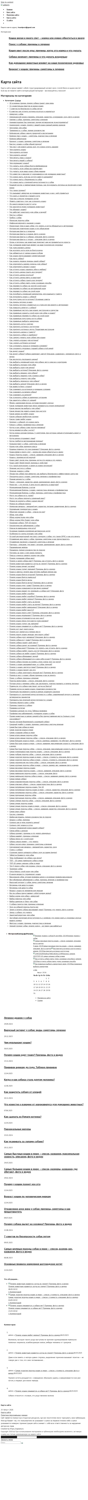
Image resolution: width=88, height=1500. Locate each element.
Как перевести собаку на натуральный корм (27, 288)
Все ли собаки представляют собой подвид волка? (30, 893)
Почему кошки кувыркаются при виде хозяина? (29, 588)
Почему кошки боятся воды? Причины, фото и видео (31, 583)
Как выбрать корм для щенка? (22, 367)
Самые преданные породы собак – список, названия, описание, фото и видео (40, 798)
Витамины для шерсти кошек (21, 885)
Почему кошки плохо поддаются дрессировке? (29, 621)
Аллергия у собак (16, 114)
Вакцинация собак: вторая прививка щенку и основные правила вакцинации (40, 877)
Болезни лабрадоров (17, 139)
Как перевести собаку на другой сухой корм (27, 286)
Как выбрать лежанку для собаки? (23, 373)
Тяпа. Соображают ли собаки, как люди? (25, 858)
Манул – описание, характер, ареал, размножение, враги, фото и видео (38, 482)
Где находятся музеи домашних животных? (27, 207)
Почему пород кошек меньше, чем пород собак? (29, 634)
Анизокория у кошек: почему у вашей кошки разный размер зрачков (37, 125)
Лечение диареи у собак (19, 471)
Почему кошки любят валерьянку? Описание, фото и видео (33, 607)
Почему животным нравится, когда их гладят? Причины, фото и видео (38, 563)
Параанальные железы (18, 547)
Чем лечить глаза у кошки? (20, 158)
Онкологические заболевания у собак (24, 525)
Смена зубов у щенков (18, 830)
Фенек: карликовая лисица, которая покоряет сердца (31, 403)
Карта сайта (6, 1412)
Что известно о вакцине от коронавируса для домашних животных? (37, 174)
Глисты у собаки (15, 215)
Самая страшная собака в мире (22, 732)
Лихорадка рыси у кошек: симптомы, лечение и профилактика (34, 476)
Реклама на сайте (44, 998)
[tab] (12, 934)
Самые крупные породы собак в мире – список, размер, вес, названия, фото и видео (43, 765)
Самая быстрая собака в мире (21, 727)
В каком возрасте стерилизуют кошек (25, 874)
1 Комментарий (14, 1292)
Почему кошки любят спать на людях (24, 602)
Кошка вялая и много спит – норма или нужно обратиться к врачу (42, 38)
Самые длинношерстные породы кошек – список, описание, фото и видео (39, 751)
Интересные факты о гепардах (22, 231)
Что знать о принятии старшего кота (24, 196)
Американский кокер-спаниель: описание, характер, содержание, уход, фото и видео (44, 117)
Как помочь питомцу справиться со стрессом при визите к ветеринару (38, 305)
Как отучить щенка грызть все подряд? (25, 272)
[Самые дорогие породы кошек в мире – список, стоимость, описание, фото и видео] (44, 1294)
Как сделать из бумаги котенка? (22, 343)
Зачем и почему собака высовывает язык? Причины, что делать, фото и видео (41, 909)
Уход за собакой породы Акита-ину (23, 907)
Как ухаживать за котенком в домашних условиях (29, 389)
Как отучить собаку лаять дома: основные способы (30, 283)
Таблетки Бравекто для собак (21, 855)
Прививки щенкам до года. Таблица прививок (28, 711)
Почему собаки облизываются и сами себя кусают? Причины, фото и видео (40, 659)
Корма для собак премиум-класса (23, 446)
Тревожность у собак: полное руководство (27, 130)
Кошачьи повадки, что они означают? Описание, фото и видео (34, 449)
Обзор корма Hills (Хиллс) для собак (24, 520)
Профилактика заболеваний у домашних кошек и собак (32, 713)
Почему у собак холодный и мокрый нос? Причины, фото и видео (36, 672)
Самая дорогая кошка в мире (21, 730)
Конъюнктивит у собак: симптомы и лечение (27, 444)
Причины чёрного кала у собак (21, 702)
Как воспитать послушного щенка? (23, 359)
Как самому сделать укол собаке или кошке (27, 337)
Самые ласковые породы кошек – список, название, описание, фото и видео (40, 771)
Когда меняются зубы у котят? (22, 430)
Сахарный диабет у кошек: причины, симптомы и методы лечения (36, 724)
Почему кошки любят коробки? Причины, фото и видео (32, 596)
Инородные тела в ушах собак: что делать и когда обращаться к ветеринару (41, 226)
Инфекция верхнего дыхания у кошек (24, 223)
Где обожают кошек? (18, 209)
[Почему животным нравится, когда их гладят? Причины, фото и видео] (38, 1284)
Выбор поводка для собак (20, 899)
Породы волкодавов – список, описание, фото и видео (31, 681)
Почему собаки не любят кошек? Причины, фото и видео (32, 653)
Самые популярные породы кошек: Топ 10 (26, 787)
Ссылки (40, 1000)
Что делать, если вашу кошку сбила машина (27, 171)
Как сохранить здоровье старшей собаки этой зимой (31, 348)
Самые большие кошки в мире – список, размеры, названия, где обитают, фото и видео (45, 741)
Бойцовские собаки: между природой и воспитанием (31, 133)
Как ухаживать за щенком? (20, 395)
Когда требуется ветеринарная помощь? (26, 441)
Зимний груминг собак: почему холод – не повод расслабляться (35, 926)
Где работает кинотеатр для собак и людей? (27, 212)
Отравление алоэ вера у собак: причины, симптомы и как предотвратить (39, 539)
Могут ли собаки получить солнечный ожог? (27, 498)
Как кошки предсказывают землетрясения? (27, 256)
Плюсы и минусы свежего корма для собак (27, 555)
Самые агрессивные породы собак (23, 735)
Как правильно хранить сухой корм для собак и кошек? (32, 313)
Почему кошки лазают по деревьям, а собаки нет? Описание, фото (36, 591)
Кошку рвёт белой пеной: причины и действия (28, 463)
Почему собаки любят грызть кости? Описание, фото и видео (34, 651)
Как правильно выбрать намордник (24, 321)
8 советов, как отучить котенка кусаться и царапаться (32, 111)
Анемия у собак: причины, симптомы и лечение (28, 119)
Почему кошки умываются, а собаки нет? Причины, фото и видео (36, 626)
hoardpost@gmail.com (26, 27)
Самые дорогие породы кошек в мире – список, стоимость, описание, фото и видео (43, 757)
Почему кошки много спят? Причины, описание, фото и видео (34, 613)
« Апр (35, 970)
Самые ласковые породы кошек (22, 768)
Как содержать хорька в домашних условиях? (28, 346)
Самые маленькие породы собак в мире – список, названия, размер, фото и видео (43, 776)
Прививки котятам (17, 708)
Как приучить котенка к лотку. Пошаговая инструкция (31, 329)
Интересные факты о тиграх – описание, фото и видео (32, 239)
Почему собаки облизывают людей (23, 656)
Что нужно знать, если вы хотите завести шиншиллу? (31, 177)
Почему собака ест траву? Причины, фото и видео (30, 640)
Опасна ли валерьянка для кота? (22, 528)
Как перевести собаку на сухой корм (24, 291)
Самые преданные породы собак (22, 795)
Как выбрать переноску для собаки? (24, 381)
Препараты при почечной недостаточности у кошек (30, 700)
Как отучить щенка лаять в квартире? (25, 277)
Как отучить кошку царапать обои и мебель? (27, 269)
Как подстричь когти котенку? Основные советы (29, 299)
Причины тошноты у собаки (20, 705)
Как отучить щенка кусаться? (21, 275)
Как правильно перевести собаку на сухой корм (29, 316)
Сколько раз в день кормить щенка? (24, 822)
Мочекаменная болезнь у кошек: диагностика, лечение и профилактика (38, 490)
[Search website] (6, 23)
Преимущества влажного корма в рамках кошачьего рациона (34, 691)
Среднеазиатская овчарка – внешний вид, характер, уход (33, 847)
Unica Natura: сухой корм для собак (24, 871)
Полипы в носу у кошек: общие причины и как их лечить (32, 675)
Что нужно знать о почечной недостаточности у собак (31, 182)
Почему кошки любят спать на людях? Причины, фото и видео (35, 604)
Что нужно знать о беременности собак (25, 179)
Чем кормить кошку (17, 149)
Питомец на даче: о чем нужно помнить (25, 553)
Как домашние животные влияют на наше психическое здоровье (42, 63)
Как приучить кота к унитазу (21, 324)
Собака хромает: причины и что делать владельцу (34, 56)
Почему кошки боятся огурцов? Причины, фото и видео (32, 574)
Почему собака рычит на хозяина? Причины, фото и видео (33, 645)
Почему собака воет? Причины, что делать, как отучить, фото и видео (38, 648)
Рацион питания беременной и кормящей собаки (29, 722)
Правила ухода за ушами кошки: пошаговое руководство (32, 689)
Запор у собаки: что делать (20, 912)
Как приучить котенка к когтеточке (24, 326)
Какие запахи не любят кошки (21, 414)
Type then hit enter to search (49, 1437)
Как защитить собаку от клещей (22, 400)
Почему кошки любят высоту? (21, 610)
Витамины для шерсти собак (21, 888)
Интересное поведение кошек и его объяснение (29, 228)
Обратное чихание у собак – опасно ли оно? (27, 512)
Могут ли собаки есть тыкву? (21, 495)
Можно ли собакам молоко (20, 504)
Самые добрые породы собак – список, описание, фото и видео (35, 754)
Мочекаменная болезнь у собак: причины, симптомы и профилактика (37, 493)
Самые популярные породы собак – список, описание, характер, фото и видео (41, 792)
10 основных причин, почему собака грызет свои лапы (31, 103)
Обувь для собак (16, 514)
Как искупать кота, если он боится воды (26, 250)
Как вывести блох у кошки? (20, 386)
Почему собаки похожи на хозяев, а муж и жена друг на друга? (35, 662)
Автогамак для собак (18, 128)
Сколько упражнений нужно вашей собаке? (26, 828)
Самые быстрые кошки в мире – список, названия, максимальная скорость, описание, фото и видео (41, 1155)
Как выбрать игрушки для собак (22, 365)
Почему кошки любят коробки (21, 593)
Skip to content (7, 2)
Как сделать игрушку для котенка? (23, 340)
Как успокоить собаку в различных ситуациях (28, 397)
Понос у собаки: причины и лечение (25, 44)
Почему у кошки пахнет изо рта (22, 670)
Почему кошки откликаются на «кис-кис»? (26, 618)
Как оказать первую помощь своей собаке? (27, 261)
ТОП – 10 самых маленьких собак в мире (26, 860)
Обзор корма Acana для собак (21, 517)
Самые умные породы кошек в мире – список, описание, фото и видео (38, 806)
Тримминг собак (16, 869)
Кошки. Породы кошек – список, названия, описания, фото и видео (36, 455)
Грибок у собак (15, 217)
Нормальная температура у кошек (23, 509)
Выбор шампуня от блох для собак (23, 901)
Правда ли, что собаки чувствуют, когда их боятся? (30, 686)
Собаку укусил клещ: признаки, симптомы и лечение (30, 844)
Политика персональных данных (14, 1415)
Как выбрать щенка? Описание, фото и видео (28, 384)
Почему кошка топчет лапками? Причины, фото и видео (32, 569)
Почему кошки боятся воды (20, 580)
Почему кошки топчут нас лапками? (24, 623)
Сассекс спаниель (16, 814)
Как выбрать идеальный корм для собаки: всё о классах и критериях (38, 362)
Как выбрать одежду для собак (22, 378)
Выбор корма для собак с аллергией (24, 896)
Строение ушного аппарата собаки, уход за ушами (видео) (33, 852)
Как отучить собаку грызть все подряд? (26, 280)
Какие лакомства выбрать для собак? (24, 408)
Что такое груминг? (17, 190)
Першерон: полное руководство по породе (27, 550)
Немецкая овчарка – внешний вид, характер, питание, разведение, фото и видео (42, 506)
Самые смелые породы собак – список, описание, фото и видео (35, 800)
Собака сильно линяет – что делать (23, 841)
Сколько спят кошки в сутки (21, 825)
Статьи (18, 100)
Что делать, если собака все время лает (25, 168)
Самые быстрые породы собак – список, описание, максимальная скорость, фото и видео (46, 749)
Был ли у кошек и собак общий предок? (25, 144)
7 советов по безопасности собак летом (25, 108)
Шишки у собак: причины (19, 820)
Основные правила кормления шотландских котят (30, 531)
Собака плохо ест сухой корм (21, 839)
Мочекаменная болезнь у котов (22, 487)
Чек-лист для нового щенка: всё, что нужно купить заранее (33, 147)
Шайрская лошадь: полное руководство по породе (30, 817)
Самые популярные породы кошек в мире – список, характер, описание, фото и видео (44, 790)
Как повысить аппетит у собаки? (22, 307)
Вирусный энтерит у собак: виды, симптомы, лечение (31, 882)
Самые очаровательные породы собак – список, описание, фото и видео (39, 781)
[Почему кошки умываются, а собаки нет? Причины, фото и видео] (36, 1305)
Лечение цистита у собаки (20, 468)
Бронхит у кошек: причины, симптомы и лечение (32, 69)
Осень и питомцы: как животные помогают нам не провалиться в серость (39, 242)
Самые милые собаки (17, 779)
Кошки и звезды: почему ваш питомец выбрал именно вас (33, 572)
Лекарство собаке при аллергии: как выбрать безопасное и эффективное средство (43, 474)
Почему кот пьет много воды (21, 629)
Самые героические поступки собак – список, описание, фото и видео (38, 762)
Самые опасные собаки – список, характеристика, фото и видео (35, 784)
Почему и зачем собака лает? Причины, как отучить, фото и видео (36, 561)
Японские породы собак (19, 220)
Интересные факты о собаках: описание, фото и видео (31, 237)
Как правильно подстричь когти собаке (25, 318)
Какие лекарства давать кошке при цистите (27, 411)
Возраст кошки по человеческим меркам (26, 890)
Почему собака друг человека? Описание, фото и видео (32, 637)
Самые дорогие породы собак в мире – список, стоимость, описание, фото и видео (43, 760)
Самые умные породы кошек (21, 803)
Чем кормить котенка (18, 152)
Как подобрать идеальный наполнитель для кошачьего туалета (35, 294)
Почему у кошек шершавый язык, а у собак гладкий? (30, 664)
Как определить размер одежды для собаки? (28, 264)
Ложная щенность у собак (20, 479)
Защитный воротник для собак (22, 915)
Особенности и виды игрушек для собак (25, 533)
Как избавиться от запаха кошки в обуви (26, 253)
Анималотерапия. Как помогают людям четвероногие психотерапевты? (38, 122)
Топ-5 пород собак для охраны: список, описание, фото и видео (35, 866)
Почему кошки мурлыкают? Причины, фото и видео (30, 615)
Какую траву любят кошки (20, 419)
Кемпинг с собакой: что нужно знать (24, 422)
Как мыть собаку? (16, 258)
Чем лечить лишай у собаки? (21, 160)
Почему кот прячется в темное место (24, 632)
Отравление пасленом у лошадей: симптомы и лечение (31, 542)
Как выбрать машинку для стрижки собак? (27, 375)
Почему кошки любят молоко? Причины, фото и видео (31, 599)
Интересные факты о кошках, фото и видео (27, 234)
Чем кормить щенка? (18, 155)
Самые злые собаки (17, 811)
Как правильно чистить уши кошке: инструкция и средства (33, 310)
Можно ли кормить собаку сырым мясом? (26, 501)
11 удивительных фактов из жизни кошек (26, 106)
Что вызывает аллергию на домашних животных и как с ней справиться (39, 193)
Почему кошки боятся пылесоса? (22, 577)
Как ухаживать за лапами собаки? (23, 392)
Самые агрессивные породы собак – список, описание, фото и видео (37, 738)
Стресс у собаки (16, 850)
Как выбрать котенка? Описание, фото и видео (28, 370)
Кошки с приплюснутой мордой (22, 457)
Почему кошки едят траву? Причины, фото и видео (30, 585)
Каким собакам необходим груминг (24, 416)
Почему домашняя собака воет (22, 558)
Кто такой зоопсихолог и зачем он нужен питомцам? (30, 465)
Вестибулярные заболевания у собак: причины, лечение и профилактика (38, 880)
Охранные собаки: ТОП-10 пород (22, 523)
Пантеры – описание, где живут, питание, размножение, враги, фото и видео (40, 544)
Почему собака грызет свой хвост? (23, 642)
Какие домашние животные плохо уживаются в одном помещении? (37, 405)
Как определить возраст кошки (22, 266)
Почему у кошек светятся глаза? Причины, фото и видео (32, 667)
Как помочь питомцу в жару (20, 302)
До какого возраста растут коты (22, 204)
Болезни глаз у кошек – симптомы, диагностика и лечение (33, 136)
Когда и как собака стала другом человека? (27, 427)
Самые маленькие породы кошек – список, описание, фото (33, 773)
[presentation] (12, 933)
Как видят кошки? (16, 351)
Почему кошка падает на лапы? (22, 566)
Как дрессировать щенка (19, 247)
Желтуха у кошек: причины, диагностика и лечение (30, 923)
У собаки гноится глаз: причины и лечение (26, 904)
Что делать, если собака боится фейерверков (28, 166)
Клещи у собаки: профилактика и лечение (26, 425)
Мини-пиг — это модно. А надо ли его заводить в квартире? (34, 484)
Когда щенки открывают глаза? (22, 438)
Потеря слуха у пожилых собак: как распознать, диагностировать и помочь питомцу (44, 683)
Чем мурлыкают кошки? (19, 163)
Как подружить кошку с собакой (22, 297)
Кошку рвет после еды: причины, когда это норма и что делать (41, 50)
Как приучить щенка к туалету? (22, 332)
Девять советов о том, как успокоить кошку (27, 201)
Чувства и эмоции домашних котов (23, 198)
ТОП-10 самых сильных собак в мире (24, 863)
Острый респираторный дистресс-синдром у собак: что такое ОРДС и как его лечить (44, 536)
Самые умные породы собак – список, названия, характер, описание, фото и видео (43, 809)
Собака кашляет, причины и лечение (24, 836)
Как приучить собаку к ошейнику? (23, 335)
